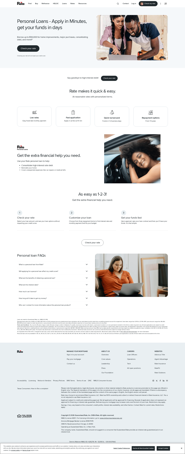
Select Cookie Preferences (121, 448)
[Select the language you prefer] (166, 4)
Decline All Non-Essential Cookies (143, 448)
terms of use (26, 450)
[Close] (181, 448)
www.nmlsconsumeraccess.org (111, 418)
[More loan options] (160, 4)
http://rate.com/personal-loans (128, 331)
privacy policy (15, 450)
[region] (92, 448)
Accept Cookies (163, 448)
